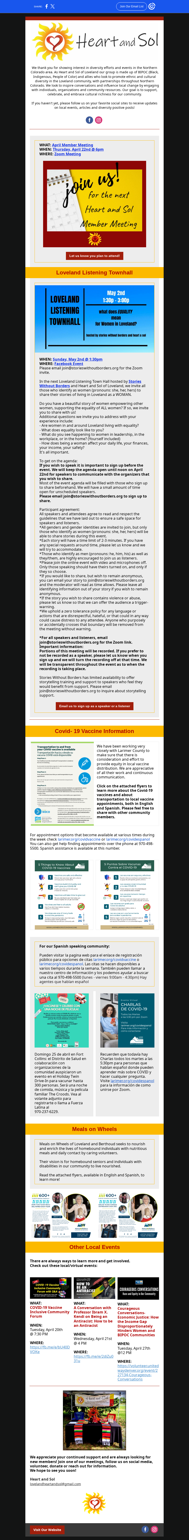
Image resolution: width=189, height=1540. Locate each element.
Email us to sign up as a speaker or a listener (94, 706)
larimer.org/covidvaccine (79, 839)
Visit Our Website (47, 1530)
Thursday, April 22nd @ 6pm (78, 149)
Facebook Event (68, 363)
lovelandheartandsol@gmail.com (55, 1484)
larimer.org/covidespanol (127, 839)
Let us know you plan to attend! (94, 256)
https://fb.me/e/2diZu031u (93, 1358)
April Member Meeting (72, 144)
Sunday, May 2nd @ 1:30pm (78, 359)
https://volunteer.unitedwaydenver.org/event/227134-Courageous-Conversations (138, 1372)
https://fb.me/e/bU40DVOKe (50, 1349)
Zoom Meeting (67, 153)
